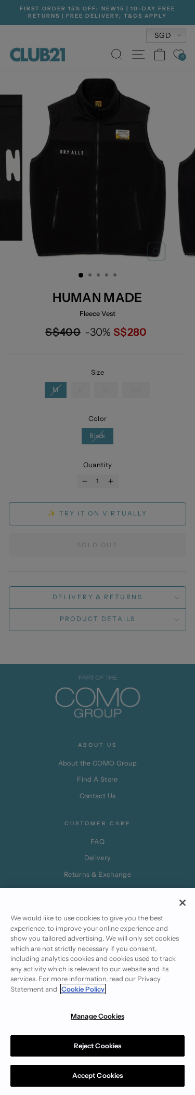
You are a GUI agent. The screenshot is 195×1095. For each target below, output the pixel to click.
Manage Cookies (97, 1016)
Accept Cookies (97, 1075)
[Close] (182, 902)
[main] (97, 991)
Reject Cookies (98, 1045)
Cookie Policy (83, 989)
